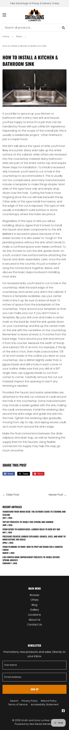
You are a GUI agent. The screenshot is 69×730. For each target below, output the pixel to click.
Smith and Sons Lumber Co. (37, 720)
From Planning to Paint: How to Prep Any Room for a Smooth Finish (33, 548)
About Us (34, 620)
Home (6, 36)
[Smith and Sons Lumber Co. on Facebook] (63, 711)
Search (14, 700)
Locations (34, 615)
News (19, 36)
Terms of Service (18, 704)
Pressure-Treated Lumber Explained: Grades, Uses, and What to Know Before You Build (34, 538)
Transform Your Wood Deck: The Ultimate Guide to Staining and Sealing (34, 513)
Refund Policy (49, 700)
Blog (34, 605)
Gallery (34, 610)
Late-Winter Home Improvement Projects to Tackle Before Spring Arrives (31, 558)
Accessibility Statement (45, 704)
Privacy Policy (30, 700)
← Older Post (11, 495)
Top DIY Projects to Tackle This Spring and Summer (28, 522)
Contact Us (34, 624)
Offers (34, 600)
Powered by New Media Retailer (33, 724)
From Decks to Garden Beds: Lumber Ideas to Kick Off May (31, 529)
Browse (34, 595)
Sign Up (35, 689)
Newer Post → (57, 495)
